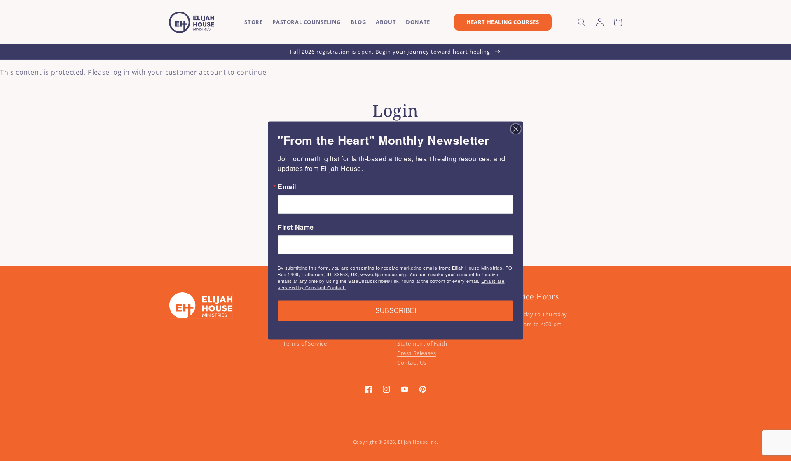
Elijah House (413, 442)
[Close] (516, 129)
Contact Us (411, 362)
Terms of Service (305, 343)
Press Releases (416, 353)
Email (287, 186)
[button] (582, 22)
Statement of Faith (422, 343)
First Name (296, 227)
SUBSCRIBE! (395, 310)
